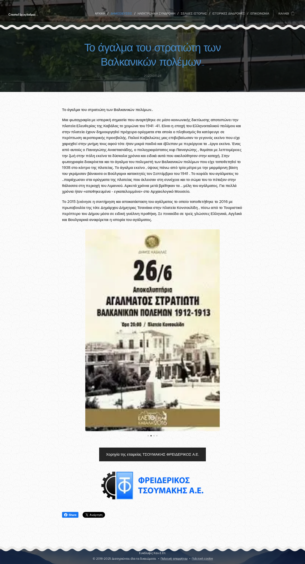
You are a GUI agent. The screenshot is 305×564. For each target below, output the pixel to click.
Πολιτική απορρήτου (174, 558)
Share (72, 514)
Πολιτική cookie (202, 558)
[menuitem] (101, 13)
